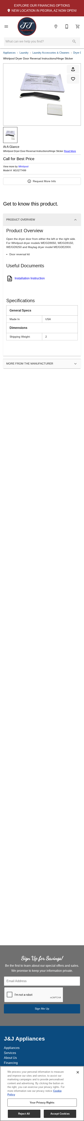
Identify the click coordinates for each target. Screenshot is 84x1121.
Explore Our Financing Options (42, 5)
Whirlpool (23, 166)
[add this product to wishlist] (73, 79)
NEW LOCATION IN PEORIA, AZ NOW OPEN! (44, 10)
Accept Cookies (60, 1113)
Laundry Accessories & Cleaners (50, 52)
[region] (42, 1093)
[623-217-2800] (66, 26)
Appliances (9, 52)
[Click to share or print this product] (73, 69)
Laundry (24, 52)
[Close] (77, 1072)
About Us (10, 1057)
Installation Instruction (30, 278)
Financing (11, 1063)
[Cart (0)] (77, 26)
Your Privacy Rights (42, 1102)
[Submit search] (74, 41)
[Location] (56, 26)
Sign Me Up (42, 1008)
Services (10, 1053)
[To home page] (27, 26)
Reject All (24, 1113)
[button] (6, 26)
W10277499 (19, 170)
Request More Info (44, 181)
